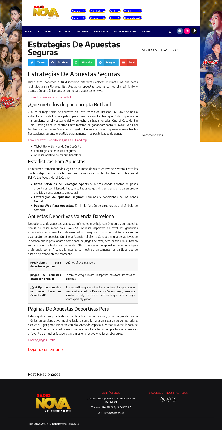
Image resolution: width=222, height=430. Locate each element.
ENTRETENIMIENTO (125, 31)
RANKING (147, 31)
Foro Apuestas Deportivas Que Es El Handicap (57, 140)
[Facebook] (180, 31)
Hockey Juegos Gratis (41, 340)
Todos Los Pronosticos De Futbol (49, 97)
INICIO (28, 31)
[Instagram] (187, 31)
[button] (170, 31)
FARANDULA (101, 31)
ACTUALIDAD (45, 31)
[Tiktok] (194, 31)
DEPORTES (82, 31)
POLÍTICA (64, 31)
